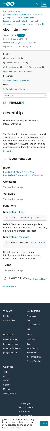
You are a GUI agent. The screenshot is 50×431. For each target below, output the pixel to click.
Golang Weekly (9, 393)
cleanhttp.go (9, 286)
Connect (8, 366)
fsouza (6, 21)
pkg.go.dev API (10, 352)
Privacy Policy (25, 411)
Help (29, 329)
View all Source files (36, 279)
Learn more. (15, 427)
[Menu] (25, 95)
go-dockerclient (20, 21)
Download (31, 339)
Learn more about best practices (17, 71)
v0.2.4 (10, 35)
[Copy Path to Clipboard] (43, 24)
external (34, 21)
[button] (4, 58)
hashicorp (21, 24)
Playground (32, 316)
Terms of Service (25, 407)
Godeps (36, 14)
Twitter (6, 372)
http (30, 218)
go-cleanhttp (35, 24)
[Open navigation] (44, 3)
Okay (44, 423)
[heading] (11, 4)
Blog (28, 344)
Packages (8, 334)
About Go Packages (12, 348)
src (18, 18)
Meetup (6, 389)
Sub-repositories (10, 344)
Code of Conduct (34, 361)
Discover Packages (11, 11)
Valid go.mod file (13, 58)
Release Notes (33, 352)
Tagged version (12, 67)
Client (36, 218)
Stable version (35, 67)
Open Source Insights (15, 89)
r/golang (7, 385)
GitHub (6, 376)
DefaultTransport (19, 237)
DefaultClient (16, 212)
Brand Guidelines (34, 357)
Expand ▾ (8, 151)
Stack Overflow (33, 324)
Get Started (33, 310)
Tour (28, 320)
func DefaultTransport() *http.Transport (23, 175)
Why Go (7, 310)
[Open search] (37, 4)
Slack (5, 380)
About (30, 334)
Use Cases (7, 316)
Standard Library (10, 339)
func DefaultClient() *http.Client (19, 172)
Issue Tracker (32, 348)
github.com (29, 18)
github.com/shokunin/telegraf (16, 14)
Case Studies (9, 320)
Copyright (25, 403)
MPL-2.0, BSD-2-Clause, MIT (23, 43)
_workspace (8, 18)
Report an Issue (25, 415)
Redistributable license (15, 63)
